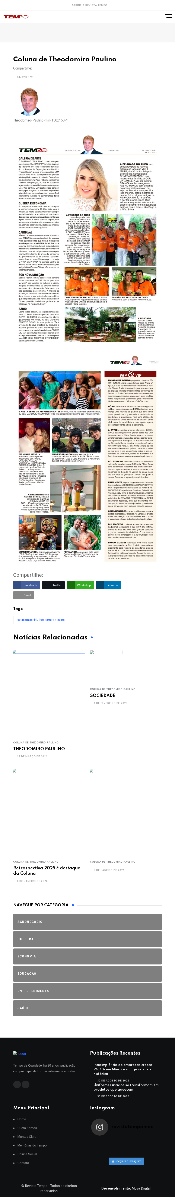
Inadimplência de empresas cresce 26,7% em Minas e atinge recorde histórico (122, 1069)
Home (22, 1119)
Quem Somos (27, 1128)
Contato (23, 1163)
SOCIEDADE (102, 696)
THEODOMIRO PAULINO (39, 749)
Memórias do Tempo (32, 1145)
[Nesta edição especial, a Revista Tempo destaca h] (100, 1141)
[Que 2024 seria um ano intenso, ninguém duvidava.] (117, 1152)
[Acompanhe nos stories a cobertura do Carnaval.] (152, 1152)
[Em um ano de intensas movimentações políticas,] (100, 1152)
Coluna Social (27, 1154)
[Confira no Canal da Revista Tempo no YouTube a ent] (117, 1141)
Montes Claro (27, 1136)
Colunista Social (27, 620)
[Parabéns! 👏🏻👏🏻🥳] (134, 1152)
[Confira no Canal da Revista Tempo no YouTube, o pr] (134, 1147)
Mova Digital (125, 1188)
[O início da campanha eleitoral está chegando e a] (152, 1141)
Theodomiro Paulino (51, 620)
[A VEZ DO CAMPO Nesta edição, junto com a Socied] (152, 1147)
